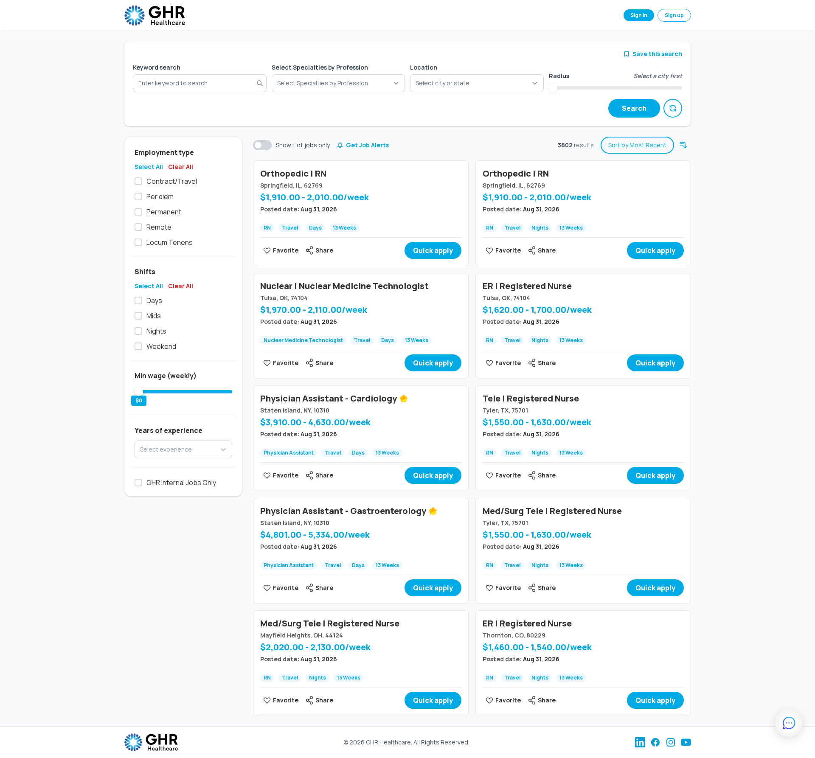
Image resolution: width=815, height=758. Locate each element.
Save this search (657, 54)
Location (423, 67)
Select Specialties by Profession (320, 67)
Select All (149, 167)
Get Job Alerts (367, 145)
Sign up (674, 15)
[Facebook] (655, 742)
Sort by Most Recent (637, 145)
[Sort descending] (683, 145)
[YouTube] (686, 742)
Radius (559, 76)
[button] (477, 83)
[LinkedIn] (640, 742)
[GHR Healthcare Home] (154, 15)
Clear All (180, 167)
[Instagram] (671, 742)
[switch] (262, 145)
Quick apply (433, 250)
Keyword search (156, 67)
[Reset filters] (672, 108)
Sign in (638, 15)
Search (634, 108)
